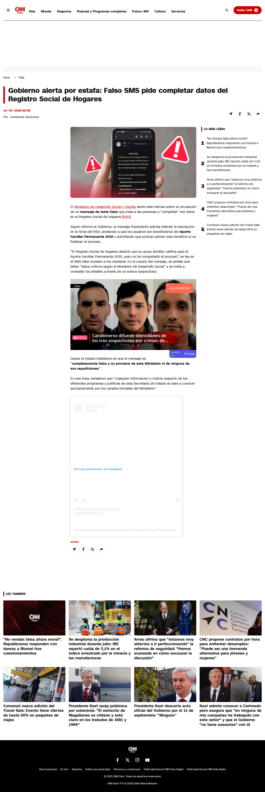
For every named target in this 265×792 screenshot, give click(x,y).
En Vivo (64, 769)
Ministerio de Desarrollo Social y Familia (105, 206)
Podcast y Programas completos (101, 11)
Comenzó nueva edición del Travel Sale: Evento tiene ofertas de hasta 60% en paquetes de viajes (233, 229)
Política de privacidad (97, 769)
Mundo (46, 11)
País (32, 11)
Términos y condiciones (126, 769)
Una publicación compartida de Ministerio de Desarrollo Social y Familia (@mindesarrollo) (132, 530)
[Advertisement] (34, 364)
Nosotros (77, 769)
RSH (126, 216)
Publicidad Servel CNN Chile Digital (163, 769)
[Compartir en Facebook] (239, 114)
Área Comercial (48, 769)
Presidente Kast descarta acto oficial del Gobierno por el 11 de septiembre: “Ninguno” (163, 710)
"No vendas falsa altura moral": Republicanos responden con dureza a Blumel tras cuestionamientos (232, 142)
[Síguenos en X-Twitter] (127, 760)
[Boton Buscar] (227, 10)
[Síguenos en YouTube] (147, 760)
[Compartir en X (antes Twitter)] (249, 114)
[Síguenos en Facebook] (117, 760)
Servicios (178, 11)
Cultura (160, 11)
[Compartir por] (258, 114)
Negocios (64, 11)
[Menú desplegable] (8, 10)
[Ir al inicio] (20, 10)
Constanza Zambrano (24, 117)
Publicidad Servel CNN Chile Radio (206, 769)
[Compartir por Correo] (230, 114)
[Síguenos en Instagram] (137, 760)
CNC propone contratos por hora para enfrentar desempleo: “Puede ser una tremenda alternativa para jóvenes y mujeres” (232, 208)
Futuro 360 (140, 11)
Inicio (6, 77)
